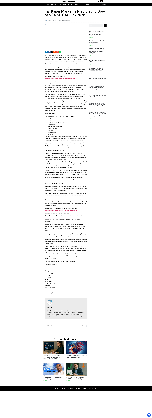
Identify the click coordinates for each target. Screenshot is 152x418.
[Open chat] (149, 415)
